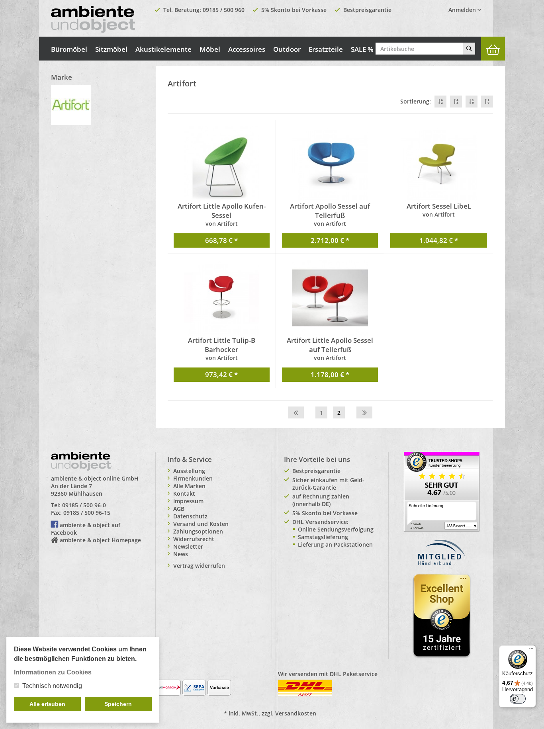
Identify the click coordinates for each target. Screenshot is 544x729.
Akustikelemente (163, 49)
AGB (178, 508)
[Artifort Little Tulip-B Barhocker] (222, 298)
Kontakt (184, 493)
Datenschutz (190, 516)
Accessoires (246, 49)
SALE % (362, 49)
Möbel (210, 49)
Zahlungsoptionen (198, 531)
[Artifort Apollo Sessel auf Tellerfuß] (330, 163)
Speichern (118, 704)
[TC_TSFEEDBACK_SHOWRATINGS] (441, 490)
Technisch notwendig (52, 685)
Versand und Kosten (201, 524)
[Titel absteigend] (440, 101)
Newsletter (188, 546)
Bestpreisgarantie (367, 10)
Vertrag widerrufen (199, 565)
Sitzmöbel (111, 49)
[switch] (518, 699)
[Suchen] (469, 49)
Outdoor (287, 49)
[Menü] (531, 650)
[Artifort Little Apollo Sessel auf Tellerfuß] (330, 298)
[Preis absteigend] (471, 101)
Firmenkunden (193, 478)
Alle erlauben (47, 704)
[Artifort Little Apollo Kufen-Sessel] (222, 163)
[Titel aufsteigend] (456, 101)
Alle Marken (189, 486)
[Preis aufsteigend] (487, 101)
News (180, 554)
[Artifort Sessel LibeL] (438, 163)
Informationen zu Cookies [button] (53, 672)
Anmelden (462, 10)
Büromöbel (69, 49)
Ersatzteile (326, 49)
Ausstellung (189, 471)
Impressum (188, 501)
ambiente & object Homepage (100, 540)
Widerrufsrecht (193, 539)
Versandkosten (295, 713)
